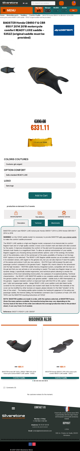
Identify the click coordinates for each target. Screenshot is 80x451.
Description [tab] (21, 223)
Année (64, 8)
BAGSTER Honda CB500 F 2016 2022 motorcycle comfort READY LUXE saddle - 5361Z (61, 372)
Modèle (56, 8)
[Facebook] (30, 444)
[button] (74, 3)
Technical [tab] (38, 223)
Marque (48, 8)
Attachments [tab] (55, 223)
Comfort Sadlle (19, 378)
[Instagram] (34, 444)
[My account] (61, 3)
